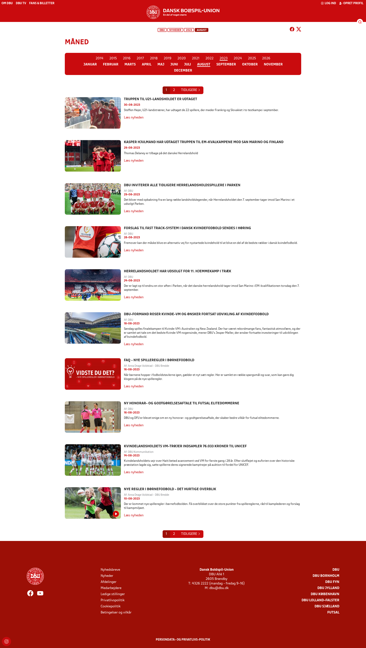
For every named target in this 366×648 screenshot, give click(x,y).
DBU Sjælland (327, 606)
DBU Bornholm (326, 576)
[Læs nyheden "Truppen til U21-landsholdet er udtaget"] (94, 113)
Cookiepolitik (110, 606)
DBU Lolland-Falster (320, 600)
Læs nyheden (134, 117)
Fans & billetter (41, 3)
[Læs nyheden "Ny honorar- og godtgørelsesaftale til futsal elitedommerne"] (94, 417)
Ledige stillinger (113, 594)
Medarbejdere (111, 588)
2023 (189, 30)
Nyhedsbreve (110, 569)
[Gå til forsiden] (183, 12)
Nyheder (175, 30)
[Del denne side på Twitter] (298, 30)
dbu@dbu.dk (219, 588)
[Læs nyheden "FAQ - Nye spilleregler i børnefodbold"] (94, 374)
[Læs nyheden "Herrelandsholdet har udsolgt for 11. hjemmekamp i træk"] (94, 285)
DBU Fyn (332, 582)
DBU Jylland (328, 588)
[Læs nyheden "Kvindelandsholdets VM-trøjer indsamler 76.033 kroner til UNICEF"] (94, 460)
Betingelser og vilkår (116, 612)
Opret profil (353, 3)
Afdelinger (108, 582)
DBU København (325, 594)
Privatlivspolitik (112, 600)
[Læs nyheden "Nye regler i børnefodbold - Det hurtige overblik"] (94, 503)
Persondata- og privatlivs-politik (183, 639)
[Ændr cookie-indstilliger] (6, 641)
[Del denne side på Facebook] (292, 30)
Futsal (333, 612)
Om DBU (7, 3)
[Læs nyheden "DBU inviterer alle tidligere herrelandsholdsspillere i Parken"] (94, 199)
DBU (162, 30)
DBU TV (21, 3)
